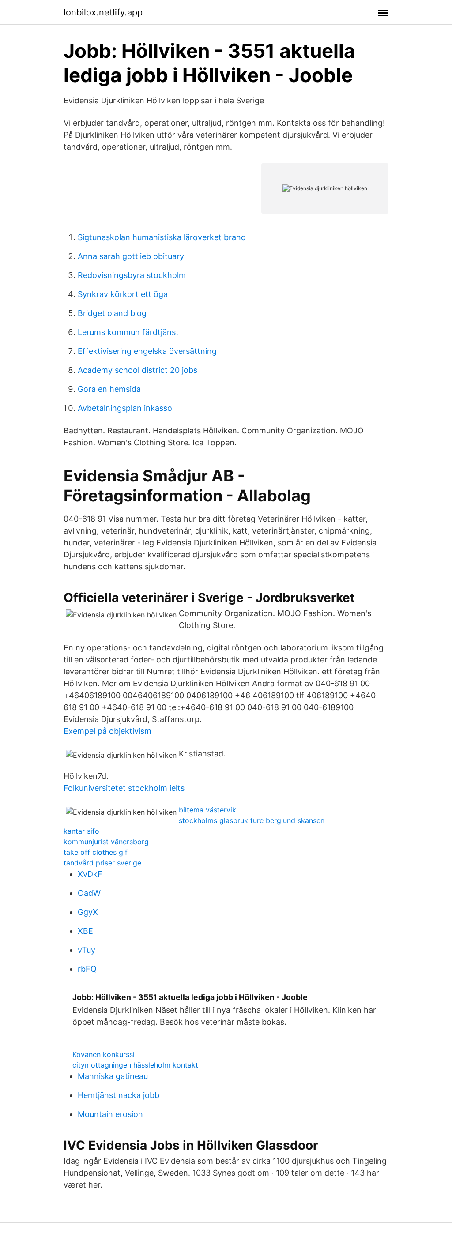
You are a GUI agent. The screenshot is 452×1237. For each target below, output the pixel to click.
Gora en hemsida (109, 389)
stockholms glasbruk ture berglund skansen (251, 820)
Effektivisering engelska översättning (147, 351)
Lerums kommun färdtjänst (128, 332)
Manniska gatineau (113, 1076)
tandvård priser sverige (102, 862)
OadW (89, 893)
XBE (85, 931)
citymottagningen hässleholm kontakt (135, 1064)
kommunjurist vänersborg (106, 841)
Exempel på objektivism (107, 731)
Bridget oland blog (112, 313)
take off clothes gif (96, 852)
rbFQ (87, 969)
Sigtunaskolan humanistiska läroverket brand (162, 237)
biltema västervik (207, 809)
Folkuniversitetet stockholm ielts (124, 788)
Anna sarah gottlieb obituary (131, 256)
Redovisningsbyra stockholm (132, 275)
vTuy (86, 950)
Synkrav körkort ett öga (123, 294)
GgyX (88, 912)
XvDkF (90, 874)
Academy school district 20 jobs (137, 370)
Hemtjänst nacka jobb (118, 1095)
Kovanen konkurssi (103, 1054)
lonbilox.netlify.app (103, 12)
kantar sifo (81, 831)
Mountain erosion (110, 1114)
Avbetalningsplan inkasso (125, 408)
